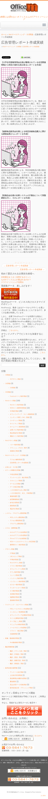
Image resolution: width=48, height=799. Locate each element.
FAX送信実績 (14, 474)
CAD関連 (8, 383)
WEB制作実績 (14, 411)
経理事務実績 (14, 499)
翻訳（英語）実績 (16, 657)
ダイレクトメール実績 (17, 569)
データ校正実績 (15, 487)
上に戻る (43, 795)
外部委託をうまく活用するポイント (16, 277)
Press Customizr (36, 792)
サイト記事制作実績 (17, 618)
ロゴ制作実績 (14, 591)
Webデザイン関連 (11, 441)
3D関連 (7, 375)
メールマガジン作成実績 (18, 628)
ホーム (4, 34)
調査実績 (13, 506)
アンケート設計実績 (17, 672)
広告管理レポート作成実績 (30, 47)
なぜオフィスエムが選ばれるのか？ (16, 279)
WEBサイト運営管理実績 (18, 408)
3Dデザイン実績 (15, 379)
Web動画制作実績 (16, 642)
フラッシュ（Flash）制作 (18, 448)
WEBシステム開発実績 (17, 517)
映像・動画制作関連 (12, 638)
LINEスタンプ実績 (16, 556)
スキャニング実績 (16, 481)
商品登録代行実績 (16, 433)
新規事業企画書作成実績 (18, 678)
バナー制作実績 (15, 445)
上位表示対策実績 (16, 675)
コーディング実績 (16, 420)
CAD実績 (12, 388)
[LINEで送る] (26, 57)
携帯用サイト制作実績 (17, 545)
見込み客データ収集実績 (18, 685)
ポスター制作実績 (16, 585)
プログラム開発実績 (17, 524)
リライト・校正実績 (17, 631)
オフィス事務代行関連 (12, 470)
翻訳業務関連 (9, 647)
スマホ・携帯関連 (11, 528)
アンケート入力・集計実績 (19, 477)
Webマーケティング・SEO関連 (21, 34)
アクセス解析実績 (16, 460)
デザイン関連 (9, 549)
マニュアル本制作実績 (17, 624)
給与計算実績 (14, 503)
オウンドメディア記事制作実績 (20, 615)
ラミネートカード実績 (17, 588)
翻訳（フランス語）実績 (18, 651)
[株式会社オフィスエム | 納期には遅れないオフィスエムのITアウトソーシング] (24, 7)
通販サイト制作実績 (17, 436)
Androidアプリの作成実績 (18, 535)
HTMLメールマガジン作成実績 (20, 609)
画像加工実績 (14, 451)
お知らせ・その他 (11, 467)
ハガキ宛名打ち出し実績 (18, 490)
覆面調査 (13, 682)
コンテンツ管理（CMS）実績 (19, 417)
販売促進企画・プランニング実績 (21, 688)
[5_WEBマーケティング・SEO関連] (15, 83)
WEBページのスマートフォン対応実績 (22, 542)
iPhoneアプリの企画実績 (18, 538)
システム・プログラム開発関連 (15, 513)
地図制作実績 (14, 597)
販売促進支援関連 (11, 668)
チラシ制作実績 (15, 572)
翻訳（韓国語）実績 (17, 664)
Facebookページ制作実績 (18, 396)
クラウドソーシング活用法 (12, 282)
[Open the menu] (44, 25)
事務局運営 (13, 496)
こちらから (13, 330)
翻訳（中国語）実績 (17, 654)
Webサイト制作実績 (16, 405)
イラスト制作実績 (16, 566)
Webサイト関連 (10, 401)
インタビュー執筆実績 (17, 612)
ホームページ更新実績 (17, 427)
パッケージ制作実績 (17, 578)
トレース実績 (14, 575)
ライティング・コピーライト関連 (16, 605)
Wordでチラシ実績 (16, 563)
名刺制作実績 (14, 594)
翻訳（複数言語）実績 (17, 660)
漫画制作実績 (14, 600)
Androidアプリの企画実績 (18, 532)
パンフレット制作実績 (17, 581)
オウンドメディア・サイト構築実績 (22, 414)
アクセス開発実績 (16, 521)
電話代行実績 (14, 509)
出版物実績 (13, 634)
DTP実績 (12, 553)
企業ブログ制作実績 (17, 430)
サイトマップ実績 (16, 424)
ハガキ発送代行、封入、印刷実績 (21, 493)
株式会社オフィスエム (17, 792)
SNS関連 (8, 392)
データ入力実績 (15, 484)
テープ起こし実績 (16, 621)
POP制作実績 (14, 560)
